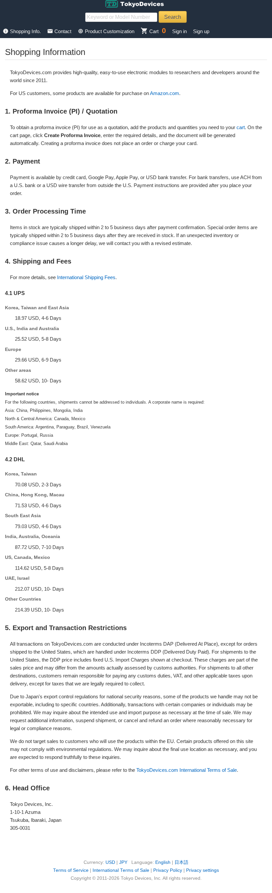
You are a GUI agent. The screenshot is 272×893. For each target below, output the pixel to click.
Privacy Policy (167, 870)
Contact (60, 31)
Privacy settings (202, 870)
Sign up (201, 31)
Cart (150, 31)
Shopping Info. (22, 31)
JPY (123, 862)
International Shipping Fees (86, 277)
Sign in (179, 31)
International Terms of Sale (121, 870)
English (162, 862)
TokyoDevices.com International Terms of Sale (186, 770)
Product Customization (107, 31)
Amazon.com (164, 93)
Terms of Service (71, 870)
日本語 (181, 862)
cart (241, 127)
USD (110, 862)
